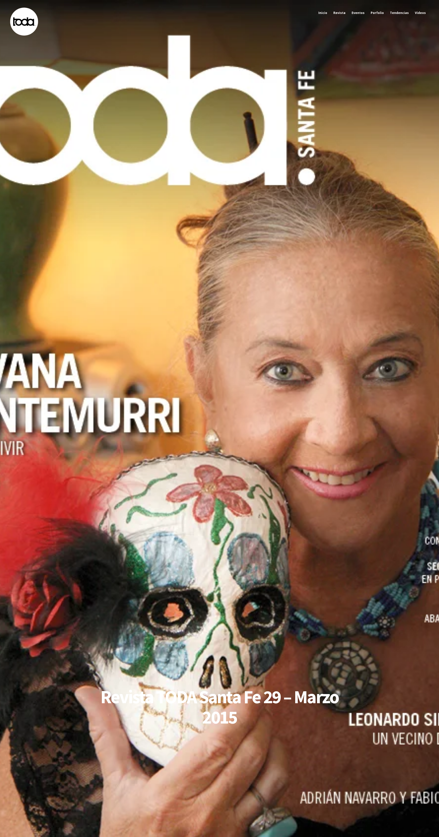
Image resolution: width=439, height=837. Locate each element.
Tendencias (399, 13)
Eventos (358, 13)
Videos (420, 13)
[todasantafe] (24, 34)
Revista (339, 13)
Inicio (322, 13)
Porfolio (377, 13)
